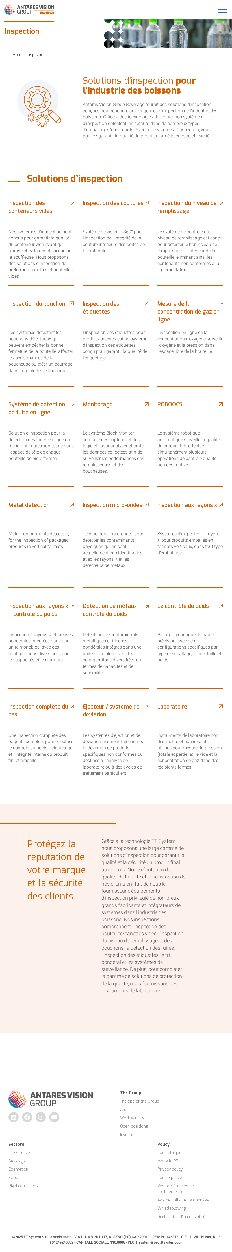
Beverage (17, 1161)
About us (128, 1109)
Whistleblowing (171, 1208)
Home (18, 54)
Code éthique (169, 1152)
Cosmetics (18, 1169)
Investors (129, 1134)
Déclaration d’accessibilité (181, 1216)
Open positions (134, 1126)
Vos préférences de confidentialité (176, 1188)
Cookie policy (169, 1177)
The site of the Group (139, 1101)
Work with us (132, 1118)
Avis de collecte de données (183, 1200)
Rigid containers (23, 1186)
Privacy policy (170, 1169)
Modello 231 (168, 1161)
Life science (19, 1152)
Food (13, 1177)
